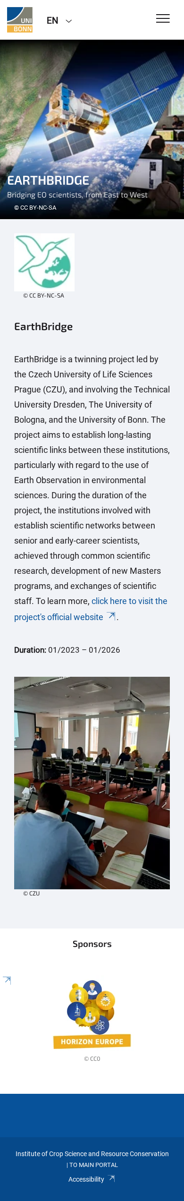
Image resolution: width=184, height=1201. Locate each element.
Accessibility (86, 1179)
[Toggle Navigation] (163, 19)
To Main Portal (93, 1164)
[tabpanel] (92, 129)
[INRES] (20, 20)
